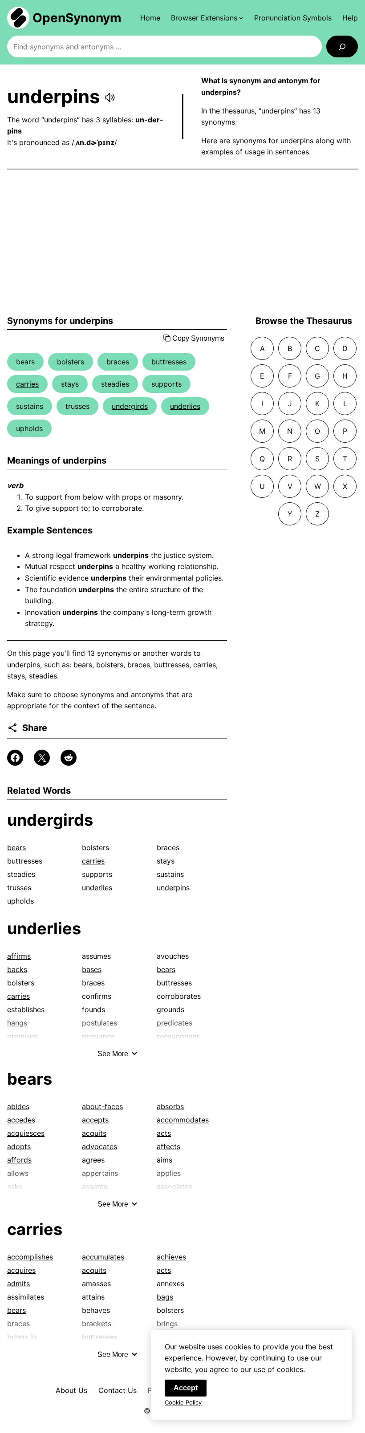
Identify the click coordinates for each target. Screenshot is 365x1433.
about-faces (102, 1106)
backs (17, 969)
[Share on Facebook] (15, 758)
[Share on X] (42, 758)
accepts (95, 1119)
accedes (21, 1119)
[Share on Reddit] (69, 758)
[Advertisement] (182, 242)
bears (25, 361)
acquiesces (26, 1133)
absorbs (170, 1106)
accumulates (103, 1256)
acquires (21, 1270)
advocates (99, 1146)
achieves (171, 1256)
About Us (71, 1390)
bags (165, 1296)
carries (27, 383)
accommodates (183, 1119)
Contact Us (117, 1390)
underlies (185, 406)
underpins (173, 887)
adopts (19, 1146)
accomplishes (30, 1256)
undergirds (130, 406)
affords (19, 1159)
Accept (186, 1388)
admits (18, 1283)
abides (18, 1106)
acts (164, 1133)
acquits (94, 1133)
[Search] (342, 46)
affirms (19, 956)
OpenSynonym (77, 17)
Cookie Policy (183, 1402)
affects (168, 1146)
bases (91, 969)
